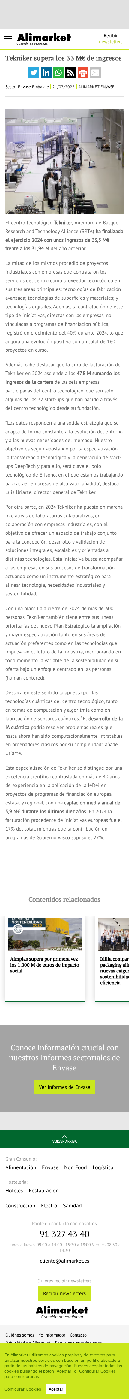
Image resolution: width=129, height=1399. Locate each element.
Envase (50, 1167)
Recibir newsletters (64, 1293)
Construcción (20, 1205)
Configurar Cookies (22, 1389)
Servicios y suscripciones (78, 1343)
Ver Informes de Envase (64, 1087)
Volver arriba (64, 1141)
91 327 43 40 (64, 1234)
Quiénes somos (19, 1335)
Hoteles (14, 1190)
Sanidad (72, 1205)
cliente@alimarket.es (64, 1260)
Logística (103, 1167)
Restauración (44, 1190)
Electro (49, 1205)
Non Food (75, 1167)
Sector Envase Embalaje (27, 86)
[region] (64, 1371)
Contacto (78, 1335)
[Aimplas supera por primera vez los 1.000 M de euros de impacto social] (45, 958)
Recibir (111, 38)
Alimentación (20, 1167)
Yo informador (52, 1335)
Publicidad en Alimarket (27, 1343)
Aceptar (56, 1389)
